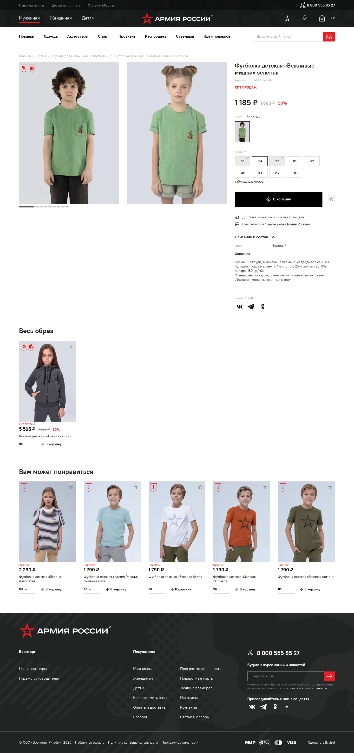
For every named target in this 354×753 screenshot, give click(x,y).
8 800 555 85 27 (321, 5)
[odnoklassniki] (263, 306)
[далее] (329, 676)
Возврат (140, 717)
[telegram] (251, 306)
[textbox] (288, 36)
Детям (138, 688)
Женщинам (143, 678)
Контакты (188, 707)
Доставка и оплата (66, 5)
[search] (329, 36)
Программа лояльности (201, 668)
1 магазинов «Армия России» (287, 224)
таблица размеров (249, 181)
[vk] (239, 306)
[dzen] (287, 707)
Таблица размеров (196, 688)
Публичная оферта (89, 742)
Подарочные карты (197, 678)
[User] (304, 18)
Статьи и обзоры (101, 5)
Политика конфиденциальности (133, 742)
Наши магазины (31, 5)
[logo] (177, 18)
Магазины (189, 697)
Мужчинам (142, 668)
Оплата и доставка (149, 707)
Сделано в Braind (321, 742)
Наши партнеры (33, 668)
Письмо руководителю (39, 678)
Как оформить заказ (151, 697)
